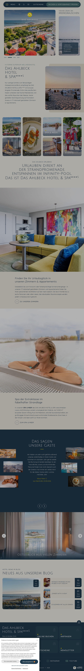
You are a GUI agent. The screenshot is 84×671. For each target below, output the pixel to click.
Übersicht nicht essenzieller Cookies (19, 665)
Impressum (25, 668)
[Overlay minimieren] (37, 640)
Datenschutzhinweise (16, 668)
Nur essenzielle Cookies (10, 661)
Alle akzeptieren (28, 662)
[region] (19, 650)
